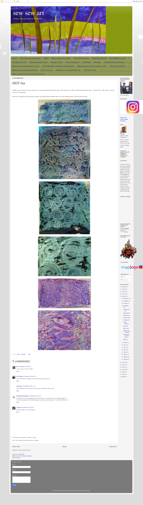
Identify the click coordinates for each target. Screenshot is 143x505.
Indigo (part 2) (126, 313)
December (126, 298)
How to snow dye (46, 70)
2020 (123, 287)
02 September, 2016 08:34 (25, 366)
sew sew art (28, 12)
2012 (123, 369)
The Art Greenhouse (72, 62)
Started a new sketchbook (126, 331)
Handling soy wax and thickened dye (68, 70)
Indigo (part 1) (126, 315)
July (125, 345)
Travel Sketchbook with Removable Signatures (58, 66)
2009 (123, 376)
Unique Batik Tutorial (99, 58)
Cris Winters (19, 376)
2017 (123, 294)
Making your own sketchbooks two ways (25, 66)
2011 (123, 372)
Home (15, 58)
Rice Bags (97, 62)
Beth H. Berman (16, 457)
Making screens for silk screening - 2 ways (91, 66)
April (125, 352)
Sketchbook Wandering (22, 396)
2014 (123, 364)
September (126, 305)
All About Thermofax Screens (114, 62)
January (126, 359)
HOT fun (125, 339)
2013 (123, 367)
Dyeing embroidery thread (38, 62)
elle (17, 366)
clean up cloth (126, 317)
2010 (123, 374)
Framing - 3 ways (56, 62)
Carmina (18, 407)
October (126, 303)
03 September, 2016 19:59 (35, 396)
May (125, 349)
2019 (123, 289)
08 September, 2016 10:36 (27, 407)
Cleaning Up (126, 320)
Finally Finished (126, 322)
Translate (126, 232)
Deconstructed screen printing (30, 58)
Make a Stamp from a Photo (61, 58)
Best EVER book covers (118, 58)
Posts (123, 277)
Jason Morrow (76, 490)
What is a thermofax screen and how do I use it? (28, 74)
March (125, 354)
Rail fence (125, 326)
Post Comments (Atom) (24, 450)
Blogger (88, 490)
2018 (123, 291)
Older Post (113, 446)
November (126, 301)
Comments (125, 280)
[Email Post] (29, 354)
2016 (123, 296)
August (125, 342)
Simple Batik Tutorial (81, 58)
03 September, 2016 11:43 (29, 386)
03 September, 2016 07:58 (29, 376)
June (125, 347)
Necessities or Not (90, 70)
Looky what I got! (126, 309)
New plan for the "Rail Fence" (126, 336)
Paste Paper (87, 62)
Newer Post (16, 446)
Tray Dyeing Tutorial (19, 62)
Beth (123, 134)
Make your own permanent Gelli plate (25, 70)
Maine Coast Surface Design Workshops (22, 456)
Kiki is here (126, 328)
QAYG (46, 58)
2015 (123, 362)
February (126, 357)
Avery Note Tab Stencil (117, 66)
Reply (17, 371)
